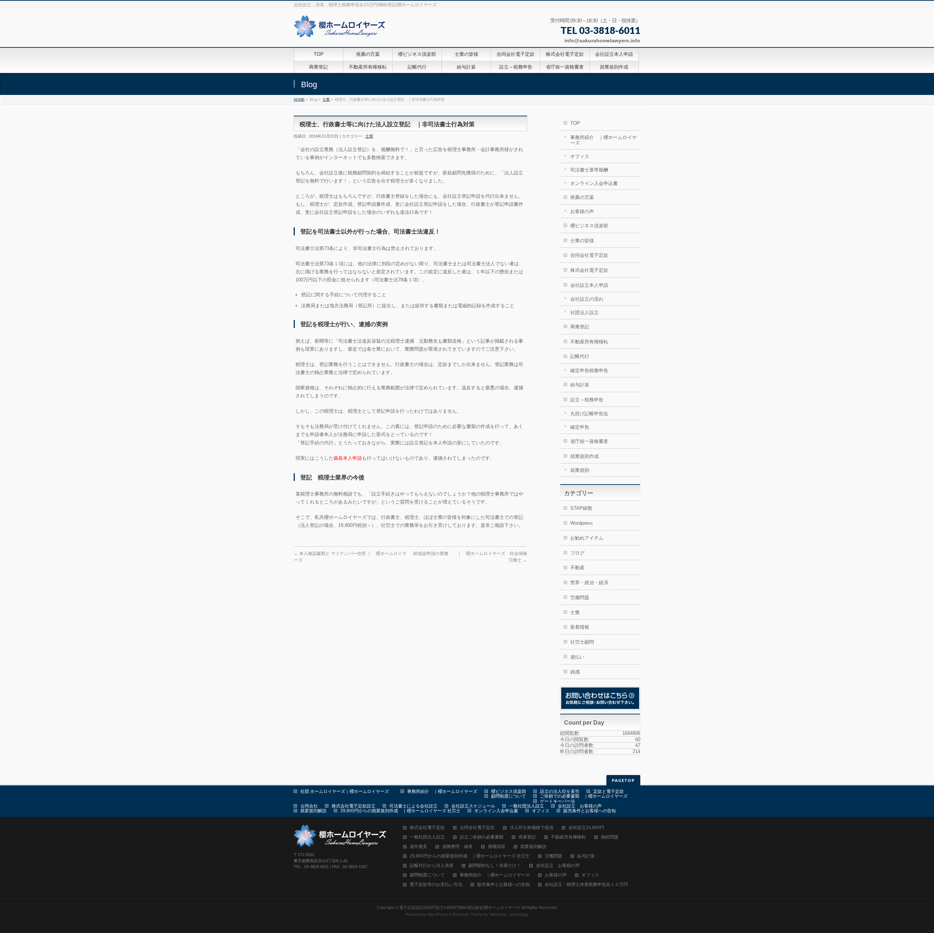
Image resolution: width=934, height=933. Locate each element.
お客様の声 (582, 211)
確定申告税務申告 (589, 370)
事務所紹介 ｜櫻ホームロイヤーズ (603, 140)
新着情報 (579, 627)
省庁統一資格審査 (589, 441)
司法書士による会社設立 (413, 806)
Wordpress (581, 523)
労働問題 (579, 597)
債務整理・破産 (457, 846)
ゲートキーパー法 (557, 801)
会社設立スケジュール (473, 806)
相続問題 (609, 837)
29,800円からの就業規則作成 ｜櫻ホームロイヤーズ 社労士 (400, 810)
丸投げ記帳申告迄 (589, 413)
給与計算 (579, 385)
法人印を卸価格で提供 (531, 827)
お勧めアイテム (586, 538)
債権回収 (496, 846)
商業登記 (579, 326)
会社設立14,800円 (586, 827)
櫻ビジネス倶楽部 (589, 225)
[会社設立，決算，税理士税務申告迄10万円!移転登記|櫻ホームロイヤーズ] (340, 29)
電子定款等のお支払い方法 (436, 884)
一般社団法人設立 (526, 806)
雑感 (575, 672)
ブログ (577, 553)
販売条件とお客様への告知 (589, 810)
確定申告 (579, 427)
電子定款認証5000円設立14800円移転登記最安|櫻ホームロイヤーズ (459, 907)
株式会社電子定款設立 (353, 806)
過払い (577, 657)
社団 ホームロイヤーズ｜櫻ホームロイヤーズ (346, 791)
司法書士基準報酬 (589, 170)
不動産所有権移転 (589, 341)
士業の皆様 (582, 240)
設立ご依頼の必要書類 (481, 837)
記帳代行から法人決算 (432, 865)
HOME (299, 99)
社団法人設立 (584, 312)
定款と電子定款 (608, 791)
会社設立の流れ (586, 299)
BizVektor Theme (467, 914)
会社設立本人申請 (589, 285)
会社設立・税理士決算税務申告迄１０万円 (586, 884)
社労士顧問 (582, 642)
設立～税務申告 (586, 399)
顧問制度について (508, 796)
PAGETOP (623, 780)
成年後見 (418, 846)
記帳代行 (579, 356)
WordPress (438, 914)
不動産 (577, 567)
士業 (326, 99)
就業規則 (579, 470)
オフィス (579, 156)
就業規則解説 (313, 810)
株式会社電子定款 (589, 270)
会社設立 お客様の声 (580, 806)
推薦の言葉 (582, 197)
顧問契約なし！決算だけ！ (494, 865)
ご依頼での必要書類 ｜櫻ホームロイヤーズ (584, 796)
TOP (575, 123)
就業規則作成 (584, 456)
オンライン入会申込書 (594, 183)
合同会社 (309, 806)
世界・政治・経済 (589, 582)
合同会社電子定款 (589, 255)
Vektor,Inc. (498, 914)
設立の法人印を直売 (559, 791)
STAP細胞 (581, 508)
